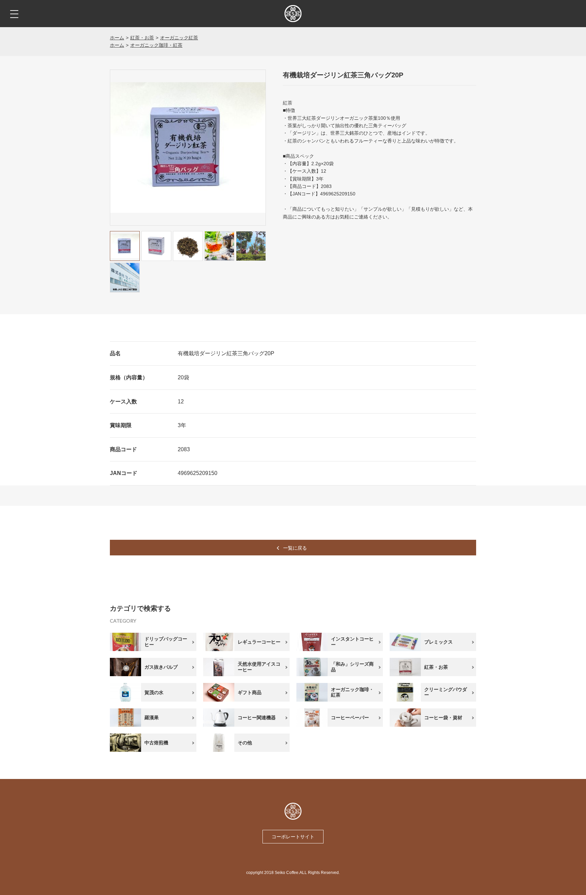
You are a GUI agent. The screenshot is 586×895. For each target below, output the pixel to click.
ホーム (117, 37)
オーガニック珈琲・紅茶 (156, 45)
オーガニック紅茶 (179, 37)
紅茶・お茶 (142, 37)
